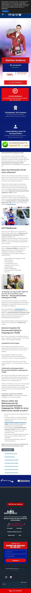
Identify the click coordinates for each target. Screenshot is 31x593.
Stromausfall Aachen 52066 (11, 463)
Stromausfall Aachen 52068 (11, 466)
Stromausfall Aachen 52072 (11, 472)
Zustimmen (5, 11)
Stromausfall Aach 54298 (11, 453)
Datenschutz (16, 570)
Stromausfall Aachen (10, 456)
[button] (3, 14)
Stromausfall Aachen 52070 (11, 469)
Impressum (22, 568)
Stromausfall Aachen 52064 (11, 460)
